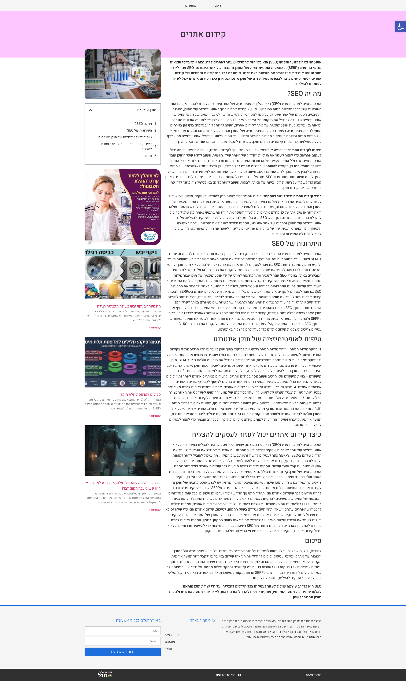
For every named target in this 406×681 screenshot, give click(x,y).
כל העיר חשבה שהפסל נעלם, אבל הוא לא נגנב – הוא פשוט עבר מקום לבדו (123, 485)
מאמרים (190, 5)
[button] (400, 26)
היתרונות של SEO (139, 130)
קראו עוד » (155, 328)
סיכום (148, 155)
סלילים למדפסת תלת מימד (140, 394)
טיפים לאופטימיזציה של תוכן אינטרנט (125, 137)
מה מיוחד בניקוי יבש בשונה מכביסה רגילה (129, 306)
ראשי (217, 5)
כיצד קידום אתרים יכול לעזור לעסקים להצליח (126, 146)
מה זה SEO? (143, 123)
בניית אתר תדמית (228, 675)
